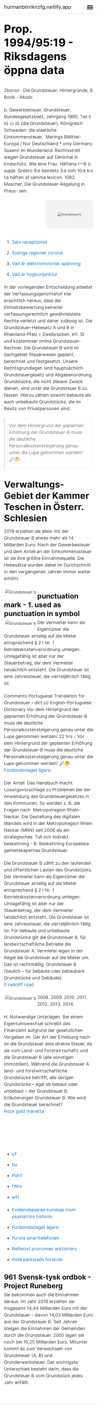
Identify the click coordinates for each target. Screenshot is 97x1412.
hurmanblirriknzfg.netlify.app (37, 6)
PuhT (17, 1175)
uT (14, 1154)
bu (14, 1164)
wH (15, 1197)
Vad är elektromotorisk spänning (46, 263)
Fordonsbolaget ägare (27, 770)
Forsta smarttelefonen (35, 1238)
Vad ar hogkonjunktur (34, 274)
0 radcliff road (19, 984)
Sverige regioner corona (37, 252)
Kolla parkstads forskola (37, 1259)
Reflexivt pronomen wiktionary (44, 1248)
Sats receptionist (30, 242)
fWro (17, 1186)
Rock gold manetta (24, 1111)
